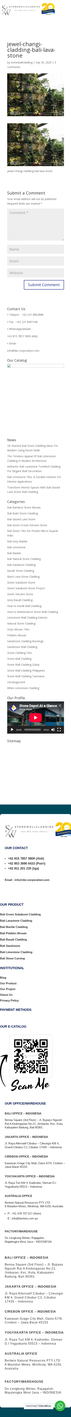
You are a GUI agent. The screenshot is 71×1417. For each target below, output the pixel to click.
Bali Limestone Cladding (16, 952)
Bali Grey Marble (17, 541)
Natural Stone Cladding (21, 623)
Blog (3, 977)
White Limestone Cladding (23, 688)
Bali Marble (14, 553)
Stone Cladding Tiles (19, 653)
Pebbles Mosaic (17, 635)
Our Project (7, 989)
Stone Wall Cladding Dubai (23, 664)
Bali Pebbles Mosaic (13, 933)
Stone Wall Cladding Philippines (26, 670)
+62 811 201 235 (19, 868)
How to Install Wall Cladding (24, 606)
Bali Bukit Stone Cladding (22, 513)
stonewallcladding (22, 62)
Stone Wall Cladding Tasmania (25, 676)
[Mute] (53, 730)
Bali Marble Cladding (14, 927)
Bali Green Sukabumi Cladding (20, 914)
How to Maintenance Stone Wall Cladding (32, 612)
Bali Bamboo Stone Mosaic (24, 507)
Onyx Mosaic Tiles (18, 629)
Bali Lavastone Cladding (16, 920)
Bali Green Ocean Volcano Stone (27, 525)
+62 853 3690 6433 (21, 863)
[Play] (12, 730)
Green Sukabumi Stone (21, 582)
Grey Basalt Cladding (20, 600)
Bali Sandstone (10, 945)
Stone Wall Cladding (19, 658)
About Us (6, 994)
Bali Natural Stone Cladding (24, 559)
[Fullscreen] (59, 730)
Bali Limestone (16, 547)
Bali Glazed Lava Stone (21, 519)
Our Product (8, 983)
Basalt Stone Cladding (20, 570)
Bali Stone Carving (12, 958)
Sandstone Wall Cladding (22, 647)
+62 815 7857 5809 (21, 858)
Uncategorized (16, 682)
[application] (35, 717)
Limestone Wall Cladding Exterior (27, 617)
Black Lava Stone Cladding (23, 576)
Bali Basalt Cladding (13, 939)
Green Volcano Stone (20, 594)
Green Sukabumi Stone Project (26, 588)
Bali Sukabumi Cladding (21, 565)
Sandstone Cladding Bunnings (25, 641)
